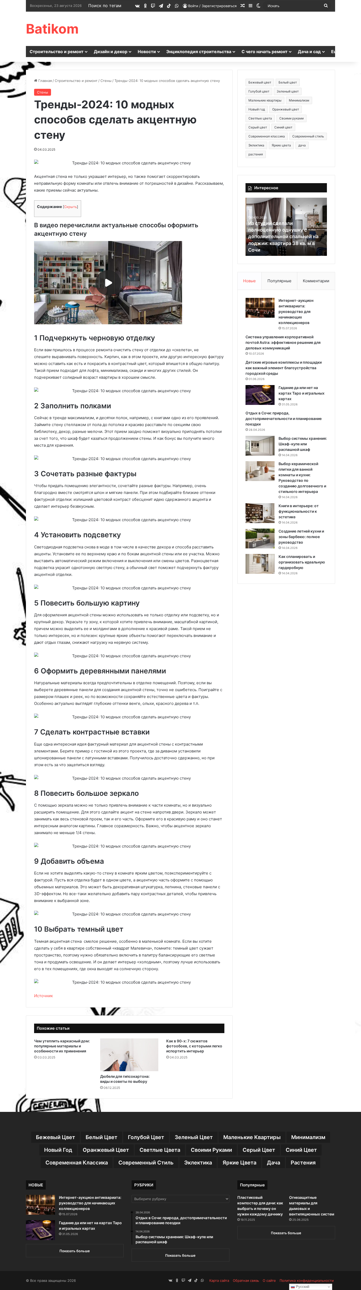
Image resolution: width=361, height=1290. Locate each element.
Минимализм (299, 100)
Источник (43, 995)
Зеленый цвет (288, 91)
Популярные (279, 280)
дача (302, 145)
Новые (249, 280)
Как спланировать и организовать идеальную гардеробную (302, 562)
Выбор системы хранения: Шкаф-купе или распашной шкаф (303, 444)
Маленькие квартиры (264, 100)
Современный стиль (308, 136)
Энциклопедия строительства (198, 51)
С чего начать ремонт (265, 51)
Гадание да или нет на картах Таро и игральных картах (302, 393)
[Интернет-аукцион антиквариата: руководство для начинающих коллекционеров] (260, 308)
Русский (302, 1287)
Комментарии (316, 280)
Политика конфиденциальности (307, 1280)
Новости (147, 51)
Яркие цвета (281, 145)
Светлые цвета (260, 118)
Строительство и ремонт (57, 51)
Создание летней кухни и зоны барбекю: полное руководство (301, 536)
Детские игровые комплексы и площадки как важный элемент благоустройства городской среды (284, 368)
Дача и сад (309, 51)
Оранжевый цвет (285, 109)
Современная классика (266, 136)
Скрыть (70, 207)
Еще (335, 51)
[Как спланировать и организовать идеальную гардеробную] (260, 564)
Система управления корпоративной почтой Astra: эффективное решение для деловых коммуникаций (283, 342)
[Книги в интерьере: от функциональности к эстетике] (260, 513)
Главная (44, 80)
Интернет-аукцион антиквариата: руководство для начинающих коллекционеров (296, 311)
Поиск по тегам (104, 5)
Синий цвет (283, 127)
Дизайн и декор (110, 51)
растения (255, 154)
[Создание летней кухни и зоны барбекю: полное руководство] (260, 538)
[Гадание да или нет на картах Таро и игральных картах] (260, 395)
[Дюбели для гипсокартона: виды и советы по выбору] (129, 1054)
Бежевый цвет (259, 82)
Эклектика (256, 145)
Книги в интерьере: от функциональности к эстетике (299, 511)
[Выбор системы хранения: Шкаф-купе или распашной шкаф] (260, 446)
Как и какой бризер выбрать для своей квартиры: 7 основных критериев (286, 243)
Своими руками (291, 118)
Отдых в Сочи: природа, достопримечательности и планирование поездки (284, 418)
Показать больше (74, 1251)
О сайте (269, 1280)
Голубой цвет (258, 91)
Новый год (256, 109)
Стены (106, 80)
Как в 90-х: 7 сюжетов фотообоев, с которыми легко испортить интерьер (194, 1046)
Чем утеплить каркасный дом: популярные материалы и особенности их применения (62, 1046)
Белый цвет (288, 82)
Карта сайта (219, 1280)
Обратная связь (246, 1280)
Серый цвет (257, 127)
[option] (286, 227)
